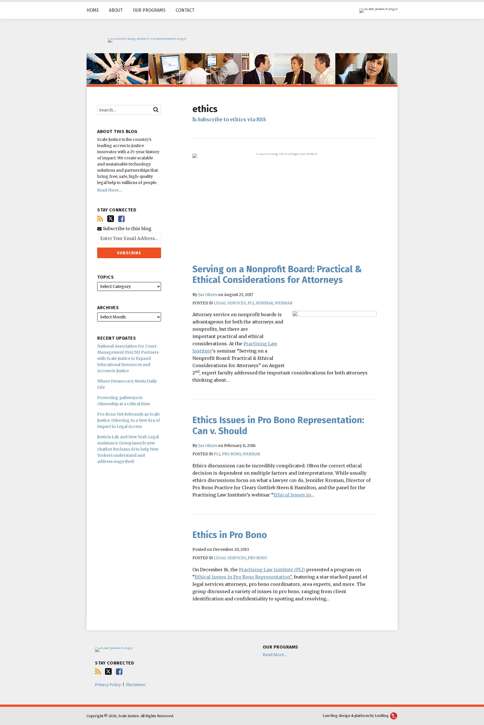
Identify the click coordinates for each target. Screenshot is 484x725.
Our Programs (149, 10)
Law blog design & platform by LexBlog (356, 716)
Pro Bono (231, 454)
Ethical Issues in (292, 495)
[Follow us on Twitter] (110, 219)
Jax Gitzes (207, 294)
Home (93, 10)
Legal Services (230, 303)
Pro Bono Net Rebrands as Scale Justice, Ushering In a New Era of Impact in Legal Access (128, 420)
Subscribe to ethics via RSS (231, 119)
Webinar (283, 303)
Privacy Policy (108, 684)
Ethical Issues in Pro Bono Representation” (243, 577)
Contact (185, 10)
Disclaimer (136, 684)
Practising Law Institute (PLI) (272, 569)
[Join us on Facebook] (121, 219)
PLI (251, 303)
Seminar (264, 303)
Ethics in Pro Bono (229, 535)
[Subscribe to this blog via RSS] (100, 219)
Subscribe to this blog (126, 228)
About (116, 10)
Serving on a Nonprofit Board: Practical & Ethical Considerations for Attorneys (277, 274)
